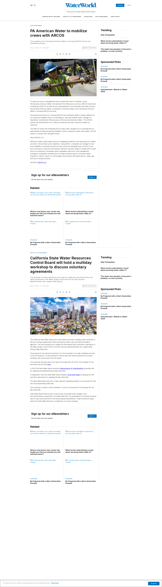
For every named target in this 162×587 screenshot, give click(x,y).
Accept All (153, 583)
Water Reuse (88, 16)
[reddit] (66, 54)
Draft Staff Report (74, 375)
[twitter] (63, 54)
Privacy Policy (55, 583)
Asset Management (101, 16)
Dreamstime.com (90, 298)
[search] (34, 5)
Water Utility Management (72, 16)
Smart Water (115, 16)
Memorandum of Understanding (71, 368)
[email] (69, 54)
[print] (96, 54)
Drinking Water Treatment (51, 16)
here (49, 364)
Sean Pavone (81, 298)
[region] (81, 583)
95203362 (74, 298)
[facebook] (57, 54)
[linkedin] (60, 54)
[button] (31, 5)
